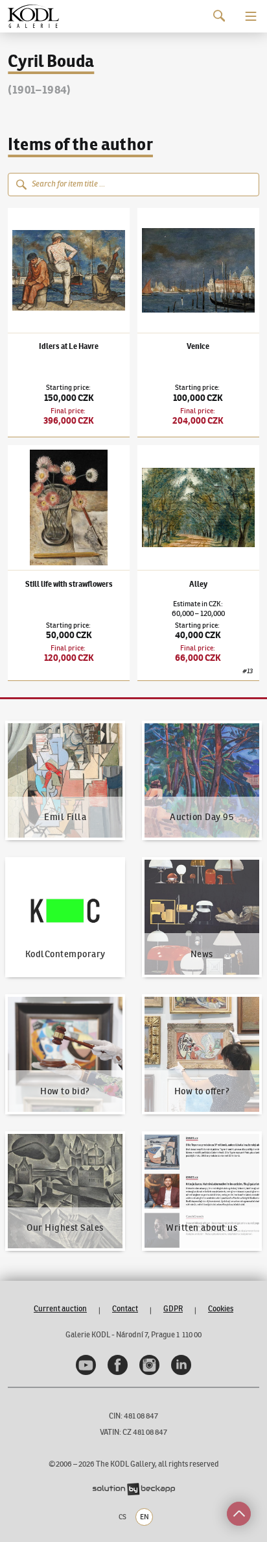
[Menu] (250, 16)
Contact (125, 1308)
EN (144, 1516)
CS (122, 1516)
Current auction (60, 1308)
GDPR (173, 1308)
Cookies (220, 1308)
